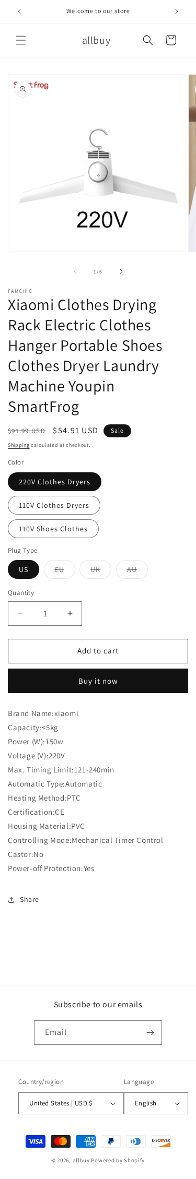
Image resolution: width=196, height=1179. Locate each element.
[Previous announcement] (19, 11)
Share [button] (29, 899)
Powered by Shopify (118, 1160)
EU (65, 571)
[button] (20, 40)
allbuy (81, 1160)
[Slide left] (75, 271)
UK (100, 571)
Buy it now (98, 681)
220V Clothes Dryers (54, 481)
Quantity (21, 592)
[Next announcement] (176, 11)
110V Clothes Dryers (54, 505)
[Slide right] (121, 271)
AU (137, 571)
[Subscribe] (150, 1032)
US (23, 569)
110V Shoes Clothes (53, 528)
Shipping (19, 445)
